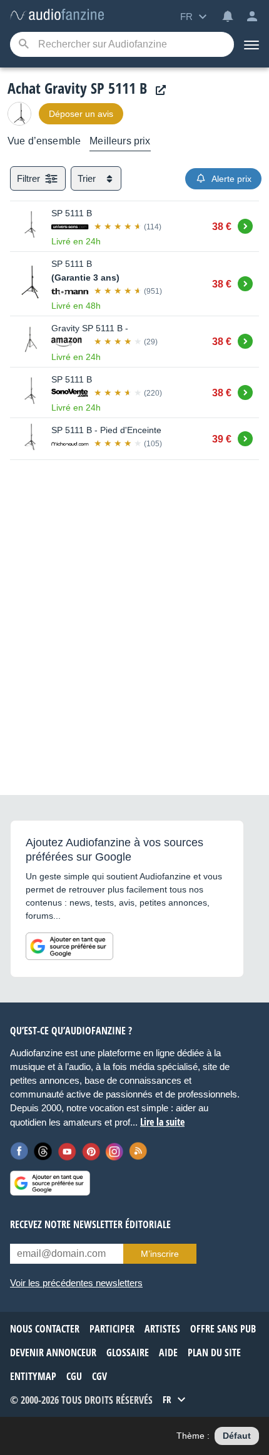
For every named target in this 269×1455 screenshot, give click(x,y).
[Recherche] (23, 44)
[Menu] (251, 44)
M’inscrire (160, 1254)
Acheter (245, 224)
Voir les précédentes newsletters (76, 1283)
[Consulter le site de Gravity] (158, 90)
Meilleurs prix (119, 141)
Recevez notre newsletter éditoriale (90, 1224)
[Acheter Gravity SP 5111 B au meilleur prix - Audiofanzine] (57, 15)
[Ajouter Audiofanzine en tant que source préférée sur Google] (69, 946)
